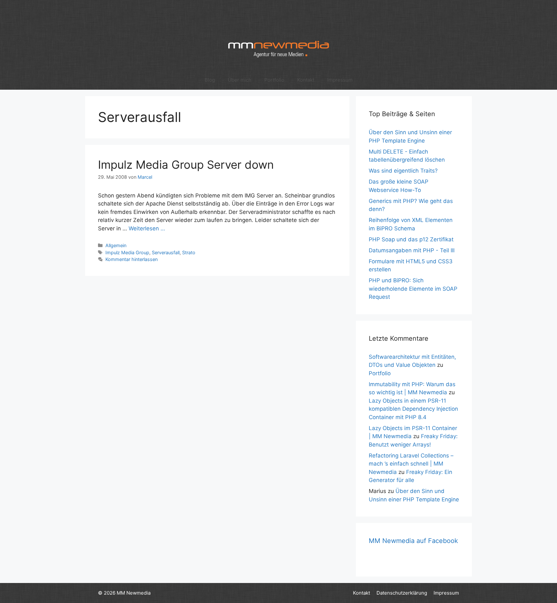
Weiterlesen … (147, 228)
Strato (188, 252)
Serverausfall (166, 252)
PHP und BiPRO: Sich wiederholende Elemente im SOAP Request (413, 288)
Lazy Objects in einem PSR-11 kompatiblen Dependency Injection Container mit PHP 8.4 (413, 408)
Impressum (340, 80)
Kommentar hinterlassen (131, 259)
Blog (210, 80)
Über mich (239, 80)
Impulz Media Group (127, 252)
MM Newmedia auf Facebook (413, 541)
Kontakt (305, 80)
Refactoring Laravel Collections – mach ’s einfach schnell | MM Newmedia (411, 463)
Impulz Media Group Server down (186, 164)
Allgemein (115, 245)
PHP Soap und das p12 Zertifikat (411, 239)
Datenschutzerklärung (401, 593)
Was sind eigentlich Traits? (403, 170)
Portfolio (274, 80)
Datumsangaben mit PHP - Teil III (411, 250)
